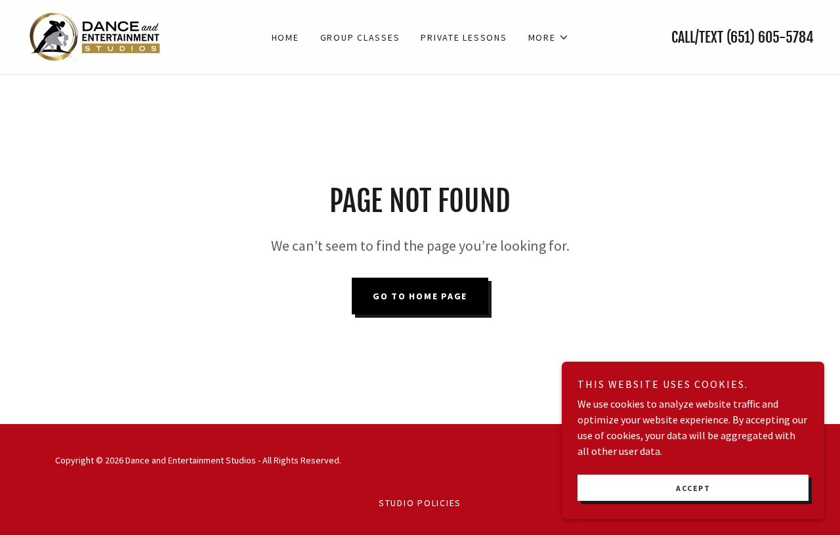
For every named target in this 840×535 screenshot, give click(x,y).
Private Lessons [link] (464, 37)
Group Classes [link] (360, 37)
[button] (548, 37)
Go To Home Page (420, 296)
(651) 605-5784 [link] (770, 37)
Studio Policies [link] (420, 503)
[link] (94, 35)
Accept (693, 488)
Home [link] (285, 37)
